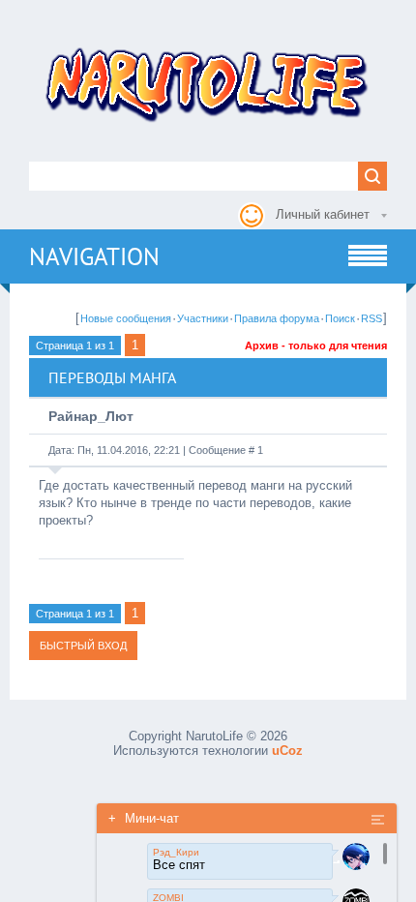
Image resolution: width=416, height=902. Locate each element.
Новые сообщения (125, 318)
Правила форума (276, 318)
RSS (371, 318)
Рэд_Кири (176, 852)
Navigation (94, 256)
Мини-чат (143, 818)
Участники (202, 318)
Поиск (340, 318)
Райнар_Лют (91, 416)
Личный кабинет (323, 214)
